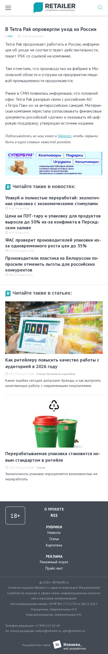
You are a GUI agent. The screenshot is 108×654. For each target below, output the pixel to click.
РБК (10, 36)
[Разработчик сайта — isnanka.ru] (69, 645)
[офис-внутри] (54, 153)
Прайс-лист (54, 568)
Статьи (41, 374)
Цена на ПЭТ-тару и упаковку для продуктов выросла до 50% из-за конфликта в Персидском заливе (53, 222)
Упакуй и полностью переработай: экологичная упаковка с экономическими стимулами (52, 201)
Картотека (54, 545)
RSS (54, 515)
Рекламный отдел (54, 562)
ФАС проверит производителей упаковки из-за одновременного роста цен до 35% (53, 243)
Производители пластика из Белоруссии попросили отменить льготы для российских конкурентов (52, 264)
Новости (54, 532)
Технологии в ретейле (60, 374)
